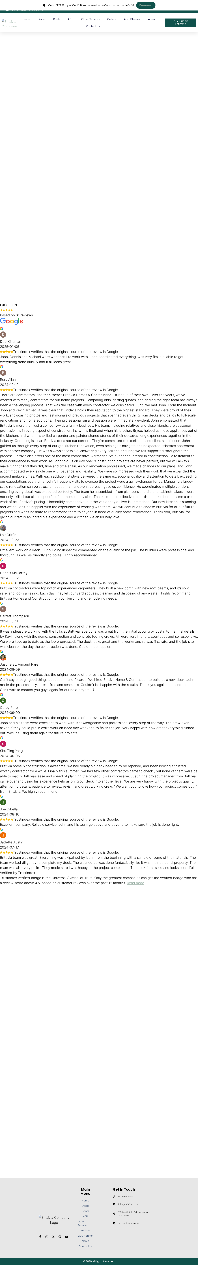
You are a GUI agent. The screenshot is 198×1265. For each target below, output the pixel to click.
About (152, 19)
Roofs (56, 19)
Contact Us (93, 26)
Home (26, 19)
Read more (135, 883)
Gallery (111, 19)
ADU (70, 19)
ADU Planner (132, 19)
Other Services (90, 19)
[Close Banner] (195, 5)
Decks (41, 19)
